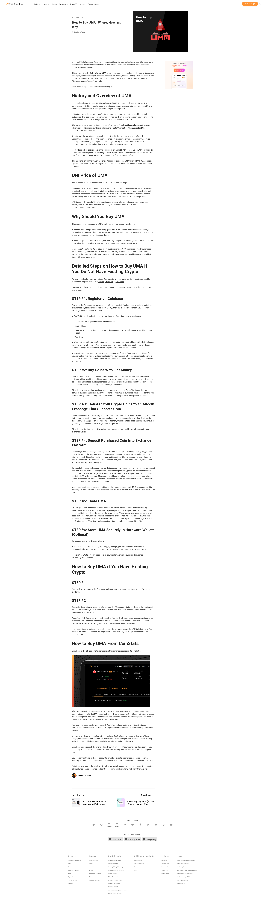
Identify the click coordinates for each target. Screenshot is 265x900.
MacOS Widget (138, 860)
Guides (36, 4)
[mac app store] (132, 839)
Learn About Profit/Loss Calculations (187, 870)
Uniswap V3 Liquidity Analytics (116, 867)
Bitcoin (101, 282)
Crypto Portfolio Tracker (74, 860)
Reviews (82, 4)
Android (101, 305)
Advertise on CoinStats (95, 873)
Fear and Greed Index (114, 883)
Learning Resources (182, 880)
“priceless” (118, 139)
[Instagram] (101, 824)
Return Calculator (113, 863)
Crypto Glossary (181, 883)
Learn (45, 4)
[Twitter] (93, 824)
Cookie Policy (165, 870)
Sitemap (70, 883)
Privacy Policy (165, 867)
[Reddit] (132, 824)
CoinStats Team (79, 32)
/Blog (21, 4)
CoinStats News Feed (94, 880)
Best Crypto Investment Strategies (186, 860)
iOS (108, 305)
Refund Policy (165, 873)
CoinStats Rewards (73, 870)
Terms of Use (165, 863)
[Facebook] (140, 824)
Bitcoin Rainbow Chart (114, 877)
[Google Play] (149, 839)
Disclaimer (164, 860)
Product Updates (93, 4)
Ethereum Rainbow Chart (115, 880)
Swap (69, 863)
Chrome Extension (139, 867)
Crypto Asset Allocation (183, 863)
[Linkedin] (148, 824)
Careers (91, 870)
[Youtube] (156, 824)
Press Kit (91, 867)
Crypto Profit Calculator (114, 860)
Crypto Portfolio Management (185, 873)
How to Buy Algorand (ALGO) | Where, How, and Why (140, 803)
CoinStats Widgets (113, 886)
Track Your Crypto (250, 4)
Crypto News (71, 877)
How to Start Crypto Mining (184, 877)
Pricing (91, 863)
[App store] (115, 839)
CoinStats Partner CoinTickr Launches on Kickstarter (95, 803)
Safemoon (120, 282)
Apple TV (136, 870)
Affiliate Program (72, 880)
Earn (69, 867)
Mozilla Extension (139, 863)
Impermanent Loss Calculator (116, 870)
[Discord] (124, 824)
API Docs (91, 877)
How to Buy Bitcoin (182, 867)
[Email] (171, 824)
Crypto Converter (112, 873)
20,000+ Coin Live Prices (115, 893)
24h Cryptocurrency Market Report (117, 890)
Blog (69, 873)
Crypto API (73, 4)
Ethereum (109, 282)
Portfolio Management (60, 4)
